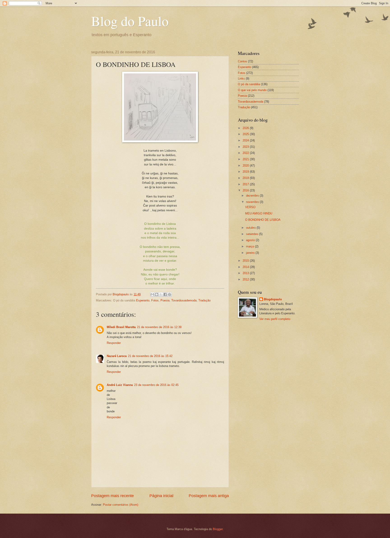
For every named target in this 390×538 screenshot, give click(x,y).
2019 (246, 171)
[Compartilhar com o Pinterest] (169, 294)
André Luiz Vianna (120, 385)
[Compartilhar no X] (161, 294)
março (250, 246)
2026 (246, 128)
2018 (246, 178)
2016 (246, 190)
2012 (246, 279)
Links (241, 78)
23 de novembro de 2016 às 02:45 (156, 385)
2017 (246, 184)
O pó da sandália (249, 84)
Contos (242, 61)
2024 (246, 140)
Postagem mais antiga (209, 495)
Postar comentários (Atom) (120, 504)
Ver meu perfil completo (274, 319)
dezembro (253, 195)
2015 (246, 260)
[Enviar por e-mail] (152, 294)
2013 (246, 273)
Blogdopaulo (273, 299)
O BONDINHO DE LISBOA (263, 219)
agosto (251, 240)
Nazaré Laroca (117, 356)
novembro (253, 202)
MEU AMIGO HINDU (258, 213)
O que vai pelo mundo (252, 90)
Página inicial (161, 495)
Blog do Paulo (130, 21)
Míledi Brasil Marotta (121, 327)
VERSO (250, 207)
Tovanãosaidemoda (184, 300)
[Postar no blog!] (156, 294)
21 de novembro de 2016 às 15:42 (150, 356)
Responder (114, 343)
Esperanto (142, 300)
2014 (246, 267)
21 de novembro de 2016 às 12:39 (159, 327)
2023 (246, 146)
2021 (246, 159)
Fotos (155, 300)
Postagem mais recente (112, 495)
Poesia (164, 300)
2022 (246, 153)
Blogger (218, 529)
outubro (251, 227)
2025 (246, 134)
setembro (252, 234)
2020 (246, 165)
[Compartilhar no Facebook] (165, 294)
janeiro (250, 252)
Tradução (204, 300)
